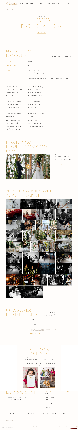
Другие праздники (31, 3)
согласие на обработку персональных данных (42, 329)
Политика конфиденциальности (35, 421)
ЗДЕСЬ (45, 365)
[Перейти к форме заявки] (76, 426)
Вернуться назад (10, 9)
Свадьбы (22, 3)
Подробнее (8, 428)
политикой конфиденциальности (37, 330)
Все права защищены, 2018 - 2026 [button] (14, 421)
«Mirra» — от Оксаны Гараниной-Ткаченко (36, 426)
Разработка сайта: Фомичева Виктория (62, 421)
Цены (48, 3)
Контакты (69, 3)
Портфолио (41, 3)
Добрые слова (56, 3)
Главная (46, 393)
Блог (63, 3)
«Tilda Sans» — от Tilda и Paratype (65, 426)
